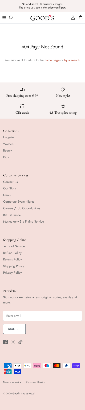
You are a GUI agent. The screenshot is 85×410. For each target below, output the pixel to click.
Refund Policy (12, 253)
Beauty (7, 150)
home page (52, 60)
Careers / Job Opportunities (21, 208)
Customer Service (35, 382)
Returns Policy (12, 259)
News (6, 195)
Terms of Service (14, 246)
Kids (6, 157)
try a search (71, 60)
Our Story (9, 188)
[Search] (13, 17)
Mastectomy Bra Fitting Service (23, 221)
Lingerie (8, 137)
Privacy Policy (12, 272)
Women (8, 144)
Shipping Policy (13, 266)
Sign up (14, 329)
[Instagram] (13, 342)
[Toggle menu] (4, 17)
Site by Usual (28, 393)
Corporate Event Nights (18, 201)
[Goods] (42, 18)
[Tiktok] (20, 342)
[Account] (72, 17)
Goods (16, 393)
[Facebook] (5, 342)
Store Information (12, 382)
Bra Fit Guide (12, 215)
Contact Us (10, 182)
